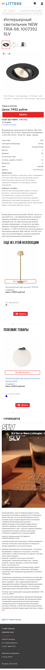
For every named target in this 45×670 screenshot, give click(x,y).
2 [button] (13, 412)
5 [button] (24, 412)
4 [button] (20, 412)
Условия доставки (9, 125)
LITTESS (14, 3)
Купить (23, 114)
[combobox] (24, 119)
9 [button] (38, 412)
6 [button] (27, 412)
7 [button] (31, 412)
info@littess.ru (7, 636)
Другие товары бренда (11, 620)
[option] (22, 372)
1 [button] (9, 412)
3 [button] (16, 412)
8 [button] (34, 412)
